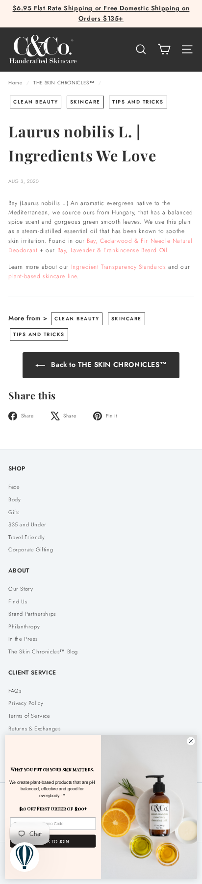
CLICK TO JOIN (53, 841)
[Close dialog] (190, 741)
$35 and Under (27, 524)
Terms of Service (29, 716)
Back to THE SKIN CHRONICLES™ (108, 364)
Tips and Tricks (138, 101)
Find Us (17, 601)
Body (14, 499)
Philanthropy (24, 626)
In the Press (22, 639)
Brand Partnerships (32, 614)
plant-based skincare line (42, 276)
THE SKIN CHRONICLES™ (63, 82)
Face (14, 487)
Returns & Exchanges (34, 728)
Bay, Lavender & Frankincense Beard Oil (112, 250)
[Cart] (164, 49)
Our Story (20, 589)
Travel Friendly (26, 537)
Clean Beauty (35, 101)
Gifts (14, 512)
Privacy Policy (25, 703)
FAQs (14, 691)
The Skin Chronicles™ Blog (43, 651)
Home (16, 82)
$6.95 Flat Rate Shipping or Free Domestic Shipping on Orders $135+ (101, 13)
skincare (85, 101)
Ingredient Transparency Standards (118, 266)
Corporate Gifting (30, 549)
